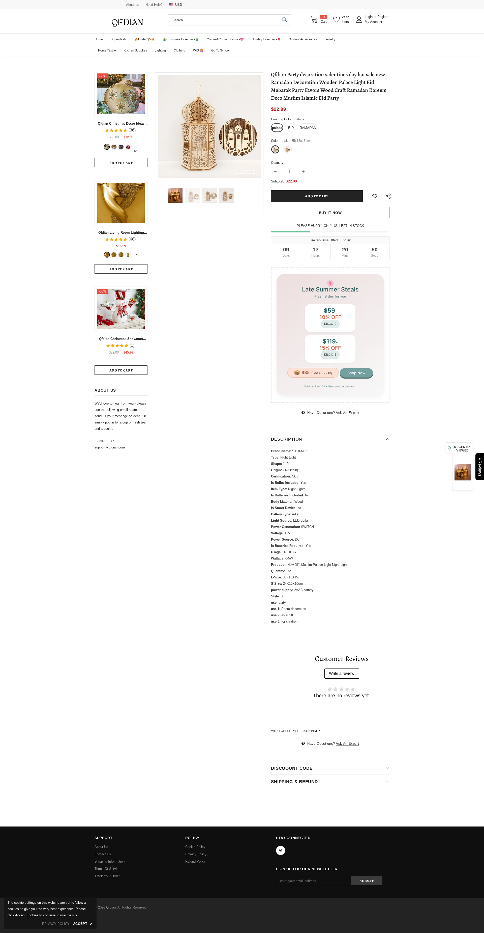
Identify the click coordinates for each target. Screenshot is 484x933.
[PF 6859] (121, 254)
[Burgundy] (128, 254)
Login (369, 17)
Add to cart (121, 163)
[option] (209, 126)
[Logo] (127, 21)
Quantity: (277, 163)
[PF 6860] (113, 254)
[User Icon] (359, 19)
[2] (113, 146)
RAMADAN (308, 128)
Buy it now (330, 213)
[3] (121, 146)
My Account (373, 22)
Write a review (341, 673)
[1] (106, 146)
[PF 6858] (106, 254)
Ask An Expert (347, 413)
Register (383, 17)
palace (277, 128)
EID (291, 128)
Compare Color (245, 171)
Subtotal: (277, 181)
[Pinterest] (280, 850)
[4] (128, 146)
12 (135, 146)
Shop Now (356, 373)
